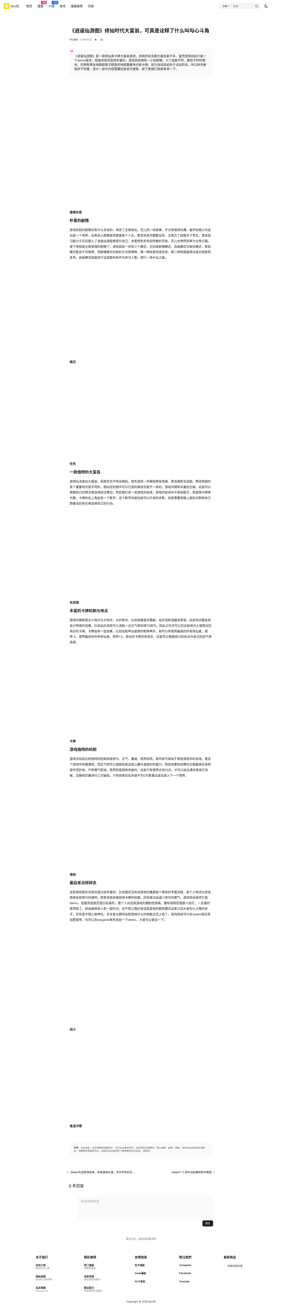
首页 (29, 6)
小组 (51, 4)
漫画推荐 (77, 6)
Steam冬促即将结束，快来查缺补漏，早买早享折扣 (101, 1172)
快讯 (62, 6)
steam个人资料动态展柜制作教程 (192, 1172)
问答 (91, 6)
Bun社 (152, 1301)
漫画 (40, 4)
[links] (44, 1266)
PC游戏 (74, 39)
